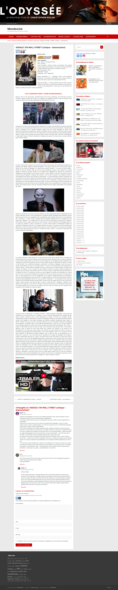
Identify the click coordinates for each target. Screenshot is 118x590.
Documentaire (80, 180)
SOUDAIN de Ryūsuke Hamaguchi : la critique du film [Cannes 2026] (95, 80)
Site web (18, 534)
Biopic (78, 173)
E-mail (17, 528)
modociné (13, 571)
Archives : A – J (80, 238)
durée (15, 569)
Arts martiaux (80, 169)
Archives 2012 (80, 233)
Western (78, 197)
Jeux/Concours (90, 36)
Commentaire (19, 503)
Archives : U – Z (80, 242)
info (8, 571)
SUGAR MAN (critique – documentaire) (60, 399)
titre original (17, 580)
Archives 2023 (80, 212)
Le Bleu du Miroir (80, 261)
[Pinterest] (21, 52)
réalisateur (10, 579)
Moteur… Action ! (63, 36)
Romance (78, 192)
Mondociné (15, 29)
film (18, 569)
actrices (23, 558)
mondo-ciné (22, 571)
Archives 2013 (80, 231)
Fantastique (79, 184)
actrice (19, 558)
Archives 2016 (80, 225)
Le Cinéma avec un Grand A (83, 263)
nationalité (20, 574)
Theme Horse (34, 587)
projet (25, 576)
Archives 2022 (80, 214)
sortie (12, 580)
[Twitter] (19, 52)
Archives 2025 (80, 208)
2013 (8, 558)
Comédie (78, 176)
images (29, 569)
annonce (18, 561)
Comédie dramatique (81, 178)
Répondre (22, 450)
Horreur (78, 190)
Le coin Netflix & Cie (49, 36)
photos (9, 577)
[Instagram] (84, 55)
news (25, 574)
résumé (17, 579)
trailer (21, 580)
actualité (9, 561)
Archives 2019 (80, 219)
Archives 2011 (80, 235)
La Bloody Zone (78, 36)
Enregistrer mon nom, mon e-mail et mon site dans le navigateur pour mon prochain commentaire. (43, 541)
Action (78, 165)
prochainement (20, 576)
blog (25, 563)
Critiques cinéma (21, 36)
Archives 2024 (80, 210)
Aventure (78, 171)
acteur (12, 558)
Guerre (78, 186)
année (23, 561)
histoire (26, 569)
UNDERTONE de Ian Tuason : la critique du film (90, 285)
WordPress (53, 587)
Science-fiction (80, 194)
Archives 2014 (80, 229)
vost (27, 580)
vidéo (25, 580)
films (22, 569)
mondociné (12, 574)
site (25, 579)
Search (101, 47)
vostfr (30, 580)
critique (10, 569)
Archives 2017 (80, 223)
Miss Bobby (79, 265)
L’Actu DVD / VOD (36, 36)
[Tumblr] (24, 52)
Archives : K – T (80, 240)
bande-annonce (17, 563)
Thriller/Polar (79, 196)
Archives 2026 (80, 206)
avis (27, 561)
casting (17, 566)
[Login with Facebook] (17, 498)
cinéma (23, 566)
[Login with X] (19, 498)
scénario (22, 579)
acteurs (15, 558)
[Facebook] (17, 52)
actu (26, 558)
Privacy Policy (39, 495)
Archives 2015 (80, 227)
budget (12, 566)
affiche (13, 561)
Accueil (11, 36)
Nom (17, 521)
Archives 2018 (80, 221)
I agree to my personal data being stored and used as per (29, 495)
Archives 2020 (80, 217)
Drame (78, 182)
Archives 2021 (80, 215)
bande (9, 563)
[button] (87, 296)
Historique (79, 188)
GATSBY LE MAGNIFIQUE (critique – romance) (29, 399)
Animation (79, 167)
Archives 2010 (80, 237)
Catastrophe (79, 175)
